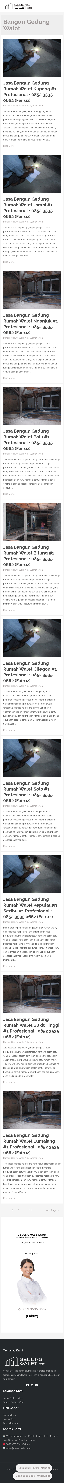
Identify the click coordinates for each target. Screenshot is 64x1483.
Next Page (52, 1210)
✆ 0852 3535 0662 (32, 1309)
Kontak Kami (9, 1419)
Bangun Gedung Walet (13, 105)
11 (30, 1210)
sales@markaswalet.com (18, 1448)
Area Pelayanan (10, 1423)
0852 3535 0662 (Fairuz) (18, 1444)
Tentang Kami (9, 1415)
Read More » (9, 146)
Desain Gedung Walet (13, 1398)
